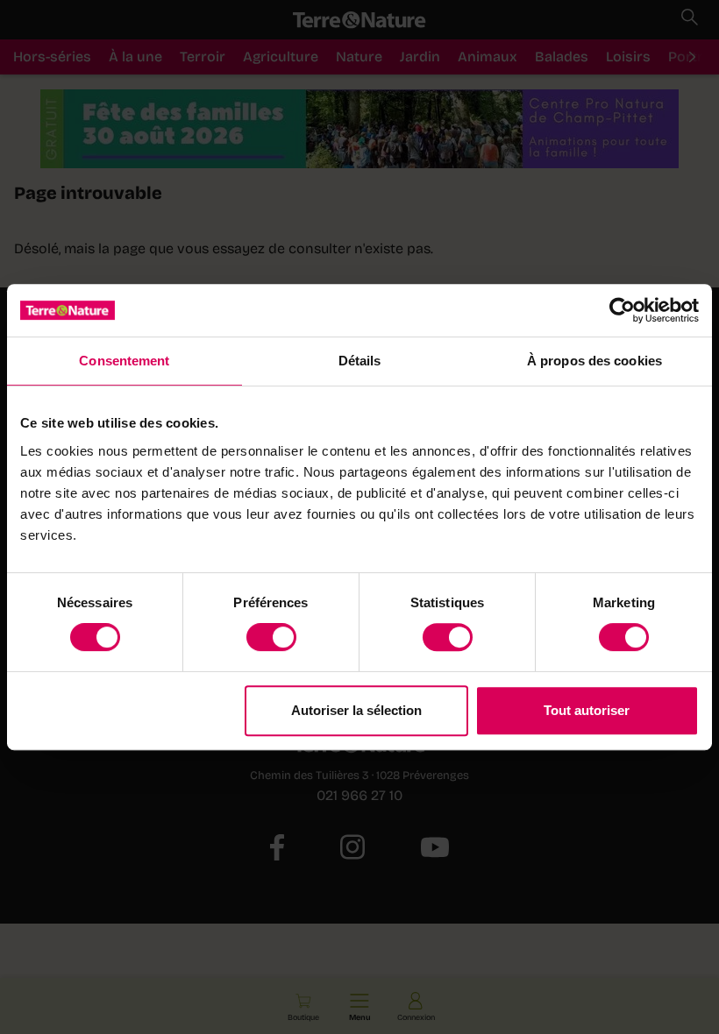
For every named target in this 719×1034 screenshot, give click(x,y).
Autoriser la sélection (356, 710)
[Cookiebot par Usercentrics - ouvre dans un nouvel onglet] (622, 310)
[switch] (271, 637)
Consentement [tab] (124, 360)
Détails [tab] (359, 360)
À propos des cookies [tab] (594, 360)
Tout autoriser (587, 710)
